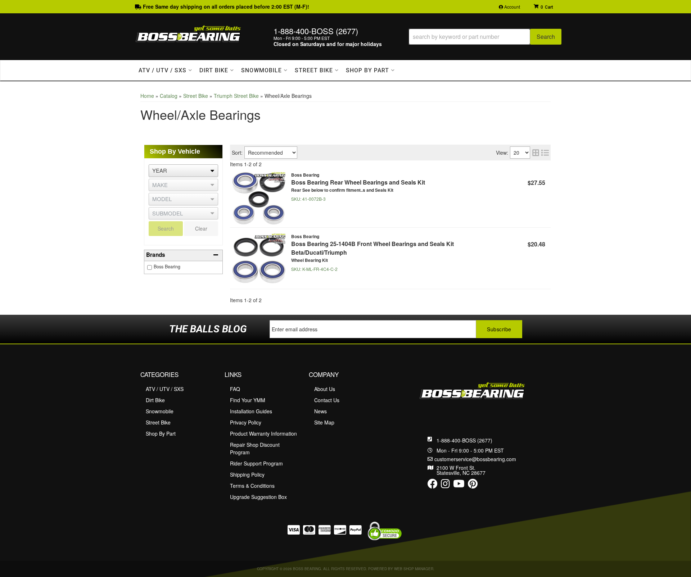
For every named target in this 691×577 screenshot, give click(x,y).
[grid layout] (535, 152)
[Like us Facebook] (433, 485)
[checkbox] (149, 267)
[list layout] (545, 152)
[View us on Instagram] (445, 485)
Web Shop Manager (413, 568)
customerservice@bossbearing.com (475, 459)
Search (166, 228)
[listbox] (183, 170)
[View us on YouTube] (459, 485)
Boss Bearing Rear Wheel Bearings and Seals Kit (358, 182)
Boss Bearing (167, 266)
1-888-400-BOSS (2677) (464, 440)
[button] (485, 37)
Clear (201, 228)
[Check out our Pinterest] (473, 485)
